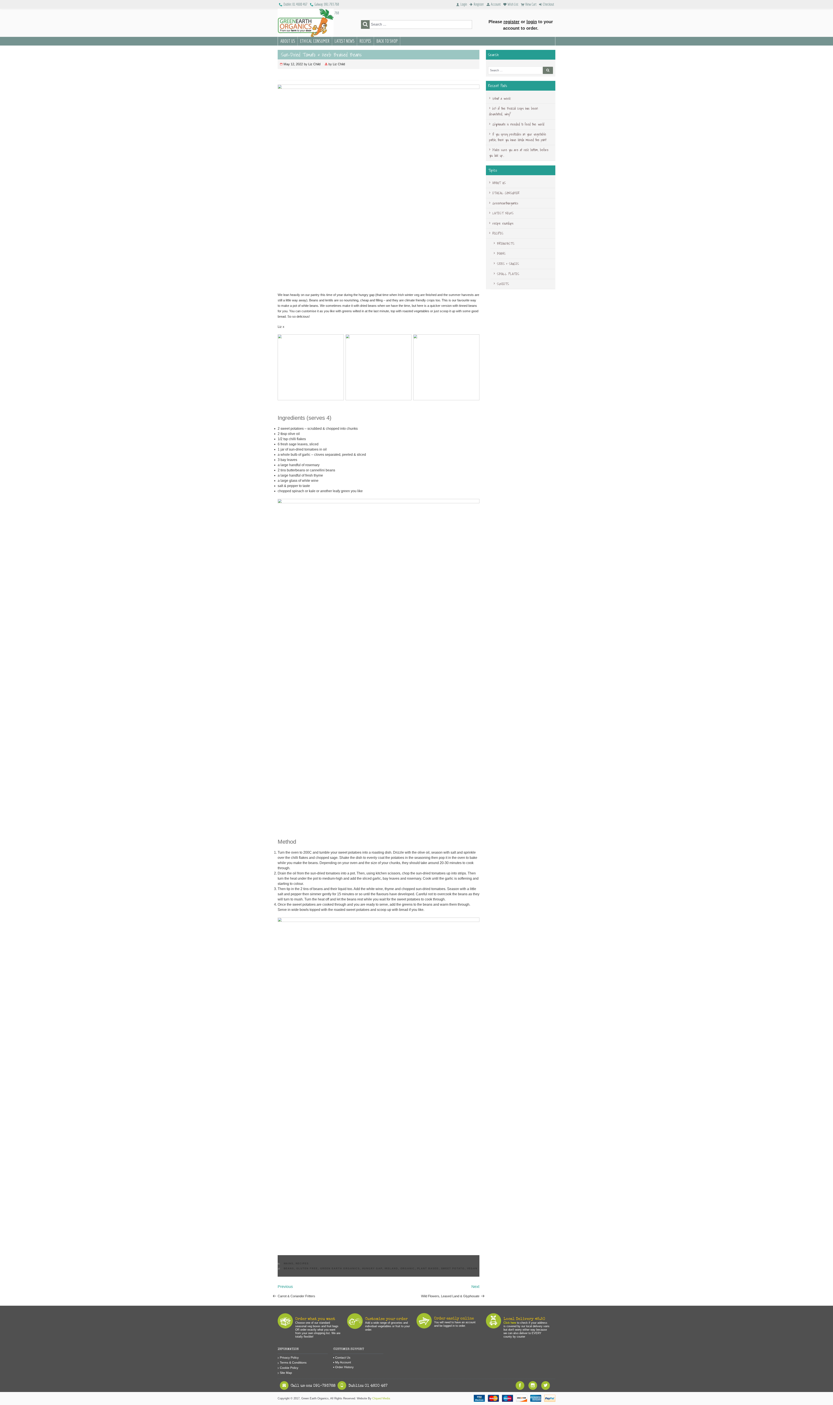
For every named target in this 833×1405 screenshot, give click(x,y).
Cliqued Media (381, 1398)
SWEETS (503, 284)
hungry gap (372, 1268)
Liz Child (314, 64)
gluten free (307, 1268)
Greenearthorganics (505, 203)
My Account (343, 1362)
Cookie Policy (289, 1367)
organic (407, 1268)
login (531, 21)
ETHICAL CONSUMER (315, 41)
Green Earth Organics (340, 1268)
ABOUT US (287, 41)
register (511, 21)
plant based (428, 1268)
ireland (391, 1268)
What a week (501, 98)
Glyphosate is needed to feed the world (518, 124)
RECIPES (365, 41)
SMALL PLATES (508, 274)
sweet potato (453, 1268)
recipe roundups (502, 223)
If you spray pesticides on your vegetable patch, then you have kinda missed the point (517, 137)
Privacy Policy (289, 1357)
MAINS (289, 1263)
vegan (472, 1268)
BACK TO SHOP (387, 41)
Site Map (286, 1372)
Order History (344, 1367)
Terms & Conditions (293, 1362)
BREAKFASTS (506, 243)
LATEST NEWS (344, 41)
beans (289, 1268)
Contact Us (342, 1357)
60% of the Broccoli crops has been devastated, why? (513, 111)
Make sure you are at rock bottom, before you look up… (519, 152)
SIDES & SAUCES (508, 263)
